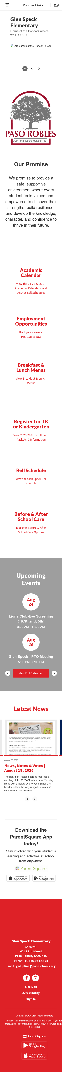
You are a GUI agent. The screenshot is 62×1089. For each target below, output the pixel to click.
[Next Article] (34, 798)
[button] (34, 5)
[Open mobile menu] (7, 5)
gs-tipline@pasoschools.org (36, 966)
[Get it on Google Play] (34, 1045)
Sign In (31, 999)
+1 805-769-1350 (36, 961)
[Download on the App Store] (34, 1056)
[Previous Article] (27, 798)
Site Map (31, 987)
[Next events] (54, 673)
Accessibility (31, 993)
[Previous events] (7, 673)
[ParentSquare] (34, 1036)
